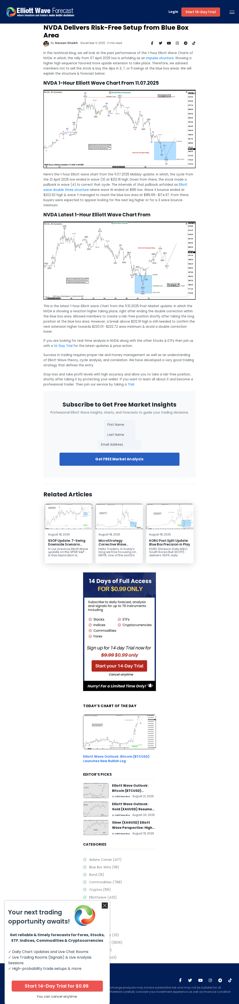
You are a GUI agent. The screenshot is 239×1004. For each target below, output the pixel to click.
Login (173, 12)
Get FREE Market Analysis (119, 459)
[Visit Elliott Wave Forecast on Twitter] (190, 981)
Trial (131, 384)
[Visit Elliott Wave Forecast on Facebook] (180, 981)
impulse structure (160, 58)
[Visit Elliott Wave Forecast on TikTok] (230, 981)
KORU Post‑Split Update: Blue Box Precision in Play (169, 542)
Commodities (105, 882)
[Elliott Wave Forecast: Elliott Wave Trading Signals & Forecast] (40, 12)
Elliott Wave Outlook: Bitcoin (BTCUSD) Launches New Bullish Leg (116, 758)
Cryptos (100, 889)
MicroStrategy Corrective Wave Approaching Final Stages (113, 546)
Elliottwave (102, 897)
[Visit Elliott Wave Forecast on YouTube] (200, 981)
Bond (96, 874)
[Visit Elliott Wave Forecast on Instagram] (210, 981)
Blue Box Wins (104, 867)
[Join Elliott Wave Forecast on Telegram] (220, 981)
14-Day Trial (63, 346)
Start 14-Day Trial (201, 12)
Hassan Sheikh (66, 43)
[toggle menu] (232, 12)
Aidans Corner (105, 859)
